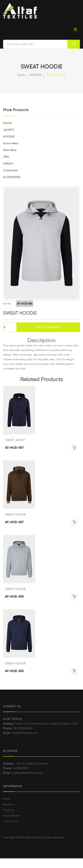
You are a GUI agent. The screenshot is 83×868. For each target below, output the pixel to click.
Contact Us (10, 821)
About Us (8, 804)
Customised (10, 170)
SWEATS (8, 163)
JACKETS (8, 130)
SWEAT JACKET (15, 440)
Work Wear (10, 150)
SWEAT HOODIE (15, 514)
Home (21, 75)
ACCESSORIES (11, 177)
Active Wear (10, 143)
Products (8, 810)
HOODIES (35, 75)
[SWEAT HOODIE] (41, 243)
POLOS (7, 123)
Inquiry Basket (11, 815)
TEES (6, 157)
